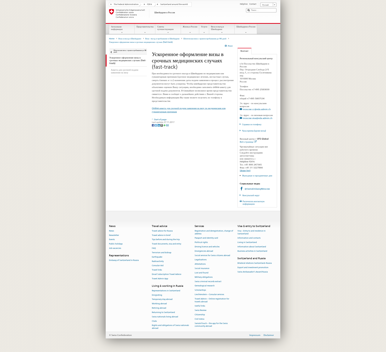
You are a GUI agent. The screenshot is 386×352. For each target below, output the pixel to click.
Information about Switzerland (251, 247)
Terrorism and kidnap (161, 252)
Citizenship (200, 314)
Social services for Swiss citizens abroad (212, 255)
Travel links (157, 270)
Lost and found (201, 273)
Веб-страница (246, 141)
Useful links (200, 306)
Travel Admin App (160, 278)
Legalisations (201, 260)
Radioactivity (158, 261)
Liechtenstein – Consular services (209, 294)
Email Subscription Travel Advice (166, 274)
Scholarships (200, 290)
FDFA (149, 4)
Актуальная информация (116, 27)
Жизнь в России (190, 26)
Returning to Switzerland (163, 312)
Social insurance (202, 268)
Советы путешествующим (165, 27)
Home (111, 39)
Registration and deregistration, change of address (214, 232)
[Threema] (161, 125)
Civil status (199, 319)
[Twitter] (156, 125)
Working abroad (159, 304)
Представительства (144, 26)
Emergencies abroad (204, 251)
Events (112, 239)
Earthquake (157, 257)
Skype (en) (245, 170)
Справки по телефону (251, 124)
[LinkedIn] (159, 125)
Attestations (200, 264)
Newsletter (114, 235)
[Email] (167, 125)
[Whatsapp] (164, 125)
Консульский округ (251, 195)
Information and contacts (249, 238)
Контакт (243, 50)
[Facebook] (153, 125)
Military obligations (204, 277)
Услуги (204, 26)
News (111, 231)
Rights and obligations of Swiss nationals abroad (170, 326)
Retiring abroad (159, 308)
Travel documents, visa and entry (166, 244)
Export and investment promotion (252, 267)
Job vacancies (115, 248)
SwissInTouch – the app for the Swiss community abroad (211, 324)
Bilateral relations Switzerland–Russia (254, 263)
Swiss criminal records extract (208, 281)
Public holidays (116, 244)
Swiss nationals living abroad (165, 317)
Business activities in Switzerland (252, 251)
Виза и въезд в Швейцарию (217, 27)
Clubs (154, 321)
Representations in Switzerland (166, 290)
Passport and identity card (206, 238)
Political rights (201, 242)
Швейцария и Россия (245, 26)
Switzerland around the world (174, 4)
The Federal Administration (126, 4)
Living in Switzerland (247, 242)
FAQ (154, 248)
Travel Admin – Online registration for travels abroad (212, 300)
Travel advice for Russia (162, 231)
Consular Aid (157, 265)
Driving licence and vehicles (207, 247)
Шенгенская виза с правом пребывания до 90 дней (204, 39)
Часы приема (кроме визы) (254, 131)
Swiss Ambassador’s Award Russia (252, 272)
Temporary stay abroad (162, 299)
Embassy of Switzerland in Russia (124, 260)
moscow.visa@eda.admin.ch (257, 118)
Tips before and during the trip (166, 239)
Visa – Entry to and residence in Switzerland (251, 232)
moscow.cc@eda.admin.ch (257, 109)
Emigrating (157, 295)
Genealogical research (205, 286)
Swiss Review (200, 310)
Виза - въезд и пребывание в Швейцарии (162, 39)
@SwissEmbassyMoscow (257, 188)
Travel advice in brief (161, 235)
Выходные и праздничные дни (257, 175)
